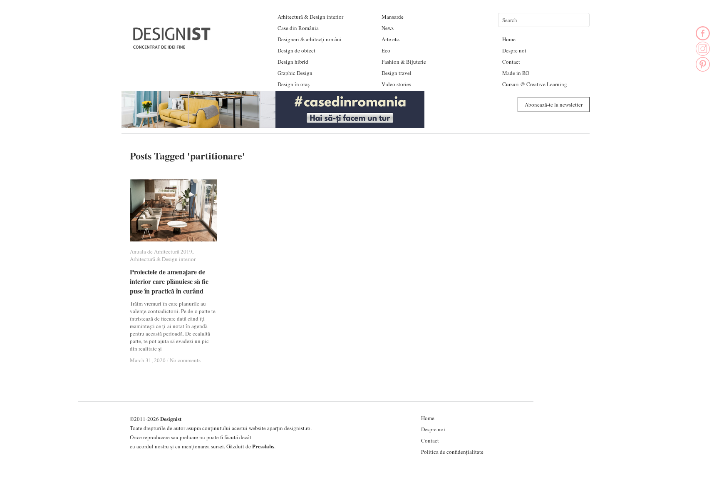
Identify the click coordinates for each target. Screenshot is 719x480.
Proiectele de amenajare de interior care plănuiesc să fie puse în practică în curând (169, 281)
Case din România (298, 28)
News (388, 28)
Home (509, 39)
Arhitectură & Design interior (310, 16)
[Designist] (172, 45)
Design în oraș (294, 84)
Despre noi (514, 50)
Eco (386, 50)
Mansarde (393, 16)
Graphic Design (295, 73)
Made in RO (515, 73)
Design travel (397, 73)
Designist (170, 419)
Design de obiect (296, 50)
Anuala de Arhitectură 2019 (161, 251)
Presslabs (263, 446)
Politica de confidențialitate (452, 451)
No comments (185, 360)
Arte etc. (391, 39)
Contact (511, 61)
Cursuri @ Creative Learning (534, 84)
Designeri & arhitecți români (310, 39)
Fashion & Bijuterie (404, 61)
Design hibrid (293, 61)
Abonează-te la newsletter (554, 104)
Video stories (396, 84)
